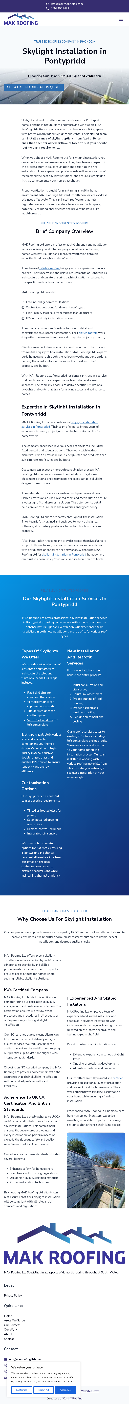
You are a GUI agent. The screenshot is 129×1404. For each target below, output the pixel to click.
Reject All (43, 1390)
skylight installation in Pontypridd (63, 555)
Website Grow (89, 1391)
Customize (21, 1390)
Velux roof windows (40, 720)
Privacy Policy (13, 1296)
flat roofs (100, 741)
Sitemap (9, 1339)
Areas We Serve (14, 1320)
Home (8, 1316)
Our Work (10, 1330)
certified (117, 1078)
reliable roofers (49, 268)
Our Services (12, 1325)
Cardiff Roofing (72, 1398)
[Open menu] (121, 19)
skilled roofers (88, 333)
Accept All (65, 1390)
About (8, 1334)
